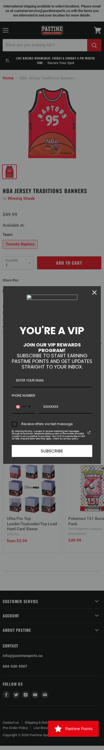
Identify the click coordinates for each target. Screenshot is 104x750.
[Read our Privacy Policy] (89, 432)
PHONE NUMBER (23, 395)
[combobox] (23, 407)
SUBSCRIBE (52, 451)
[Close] (94, 292)
